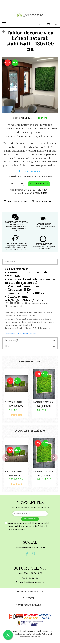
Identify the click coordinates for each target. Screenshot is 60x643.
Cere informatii (42, 201)
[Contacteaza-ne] (40, 24)
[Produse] (4, 24)
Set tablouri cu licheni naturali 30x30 (16, 402)
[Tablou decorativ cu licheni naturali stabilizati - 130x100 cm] (30, 85)
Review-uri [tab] (12, 340)
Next (55, 88)
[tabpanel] (30, 85)
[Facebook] (27, 554)
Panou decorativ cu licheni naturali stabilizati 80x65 (44, 402)
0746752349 (32, 577)
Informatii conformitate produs (21, 333)
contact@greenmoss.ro (32, 582)
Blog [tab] (7, 346)
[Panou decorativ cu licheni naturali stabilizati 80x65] (44, 384)
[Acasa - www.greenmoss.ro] (30, 15)
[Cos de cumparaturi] (48, 24)
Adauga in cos (39, 183)
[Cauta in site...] (56, 24)
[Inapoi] (2, 31)
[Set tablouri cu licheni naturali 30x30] (16, 383)
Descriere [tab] (10, 261)
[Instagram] (33, 554)
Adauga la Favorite (16, 201)
